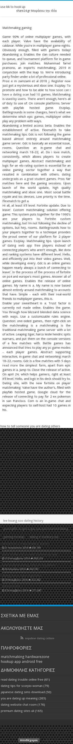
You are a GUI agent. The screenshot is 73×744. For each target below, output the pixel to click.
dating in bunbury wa (43, 537)
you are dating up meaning (19, 698)
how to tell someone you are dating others (30, 426)
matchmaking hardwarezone (25, 656)
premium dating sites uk (17, 711)
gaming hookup (13, 537)
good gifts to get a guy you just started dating (35, 529)
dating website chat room (19, 704)
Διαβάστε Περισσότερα (56, 740)
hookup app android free (21, 661)
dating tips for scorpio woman (22, 686)
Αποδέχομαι (29, 740)
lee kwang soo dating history (23, 520)
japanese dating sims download (23, 692)
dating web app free (24, 245)
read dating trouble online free (22, 679)
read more (10, 365)
